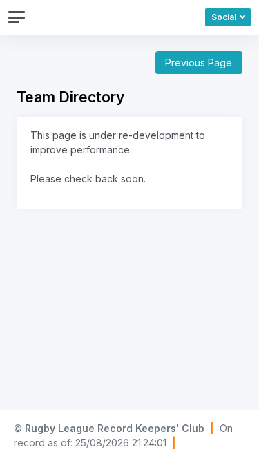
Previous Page (198, 62)
